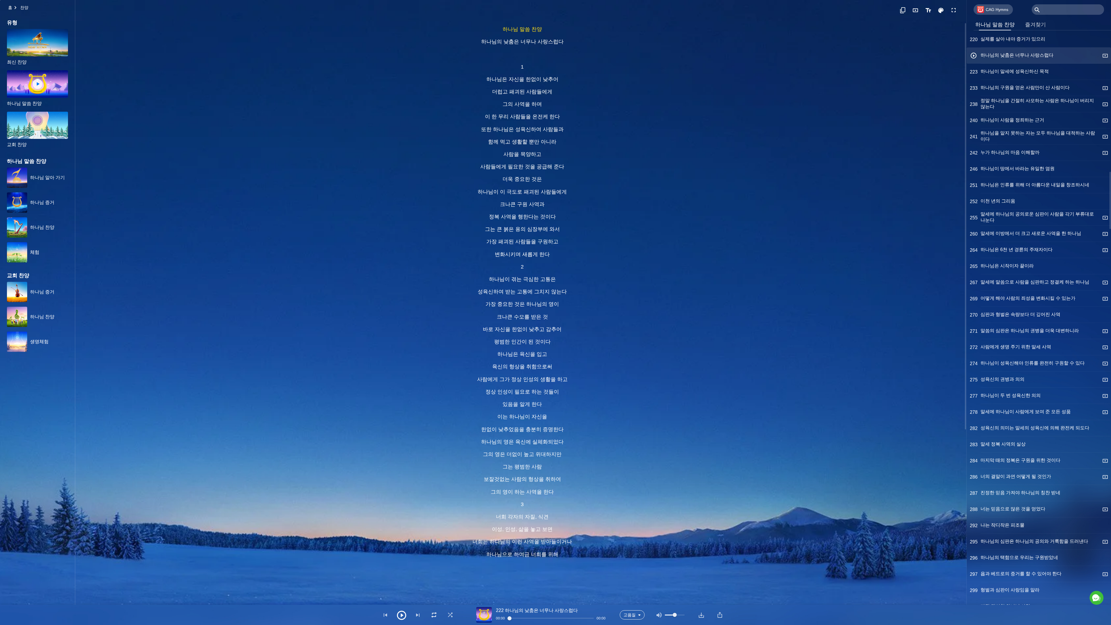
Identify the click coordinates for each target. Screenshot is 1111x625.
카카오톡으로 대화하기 (1041, 573)
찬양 (24, 7)
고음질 (629, 615)
